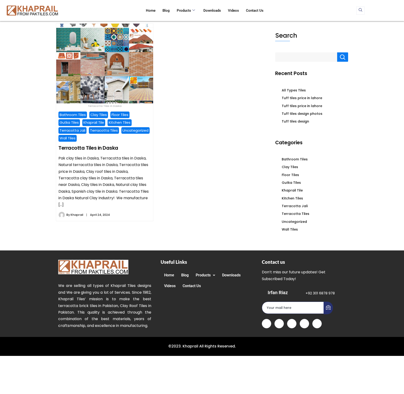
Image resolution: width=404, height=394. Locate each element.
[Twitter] (279, 323)
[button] (205, 275)
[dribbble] (304, 323)
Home (150, 10)
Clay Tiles (98, 114)
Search (286, 35)
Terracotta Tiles (104, 130)
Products (184, 10)
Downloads (212, 10)
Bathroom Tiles (73, 114)
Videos (233, 10)
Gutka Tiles (69, 122)
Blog (166, 10)
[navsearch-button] (360, 11)
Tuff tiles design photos (302, 113)
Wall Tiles (68, 138)
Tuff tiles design (295, 121)
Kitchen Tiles (119, 122)
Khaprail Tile (93, 122)
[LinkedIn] (291, 323)
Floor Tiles (120, 114)
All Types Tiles (294, 90)
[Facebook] (266, 323)
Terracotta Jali (72, 130)
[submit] (328, 308)
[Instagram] (317, 323)
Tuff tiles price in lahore (302, 98)
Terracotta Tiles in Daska (88, 148)
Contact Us (254, 10)
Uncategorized (135, 130)
